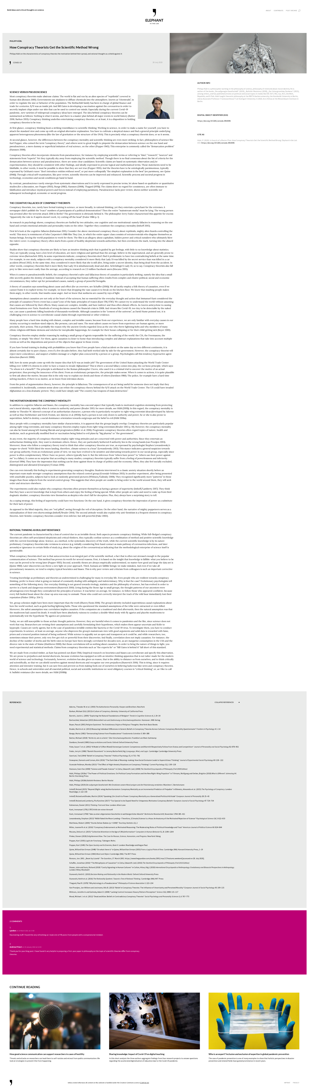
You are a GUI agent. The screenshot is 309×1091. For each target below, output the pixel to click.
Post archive (291, 11)
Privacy (296, 1083)
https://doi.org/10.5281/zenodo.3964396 (218, 143)
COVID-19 (17, 62)
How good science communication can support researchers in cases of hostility (47, 1054)
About (268, 11)
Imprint (287, 1083)
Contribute (278, 11)
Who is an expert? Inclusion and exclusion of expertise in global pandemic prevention (249, 1054)
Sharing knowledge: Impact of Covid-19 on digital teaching (136, 1054)
